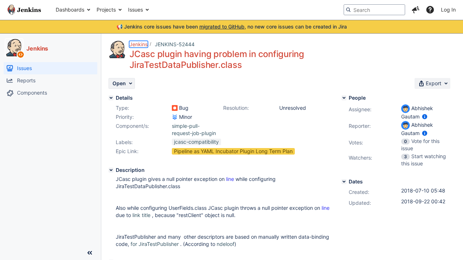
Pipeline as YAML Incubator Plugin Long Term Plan (233, 151)
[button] (415, 10)
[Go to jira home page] (24, 10)
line (230, 179)
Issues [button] (135, 9)
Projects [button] (106, 9)
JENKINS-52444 (175, 44)
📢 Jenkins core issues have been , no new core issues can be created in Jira (231, 26)
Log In (448, 9)
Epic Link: (127, 151)
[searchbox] (374, 10)
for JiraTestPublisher (155, 244)
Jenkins (138, 44)
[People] (344, 97)
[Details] (111, 97)
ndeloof (225, 244)
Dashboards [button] (70, 9)
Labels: (124, 142)
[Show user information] (425, 116)
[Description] (111, 170)
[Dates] (344, 181)
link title (141, 215)
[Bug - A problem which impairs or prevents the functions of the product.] (175, 108)
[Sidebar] (89, 252)
